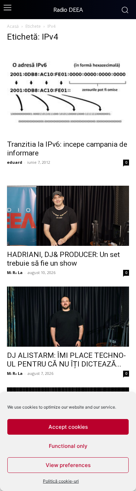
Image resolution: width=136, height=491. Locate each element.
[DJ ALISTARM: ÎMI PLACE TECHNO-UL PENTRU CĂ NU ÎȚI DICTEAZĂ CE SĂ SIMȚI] (68, 317)
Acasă (13, 26)
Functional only (68, 446)
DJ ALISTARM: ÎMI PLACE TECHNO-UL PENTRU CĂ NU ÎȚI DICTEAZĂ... (66, 359)
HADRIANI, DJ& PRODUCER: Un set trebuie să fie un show (63, 258)
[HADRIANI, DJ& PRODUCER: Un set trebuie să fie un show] (68, 216)
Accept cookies (68, 427)
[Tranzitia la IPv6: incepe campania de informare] (68, 92)
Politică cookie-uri (61, 481)
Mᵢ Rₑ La (15, 272)
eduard (14, 162)
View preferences (68, 465)
